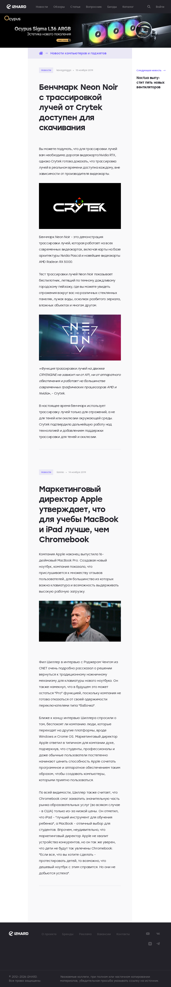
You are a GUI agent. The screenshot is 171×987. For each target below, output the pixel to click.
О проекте (49, 934)
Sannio (60, 472)
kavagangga (64, 70)
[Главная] (41, 53)
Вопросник (94, 6)
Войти (160, 6)
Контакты (123, 934)
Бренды (67, 934)
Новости (42, 6)
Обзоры (59, 6)
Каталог (128, 6)
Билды (112, 6)
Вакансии (104, 934)
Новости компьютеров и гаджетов (78, 53)
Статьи (75, 6)
